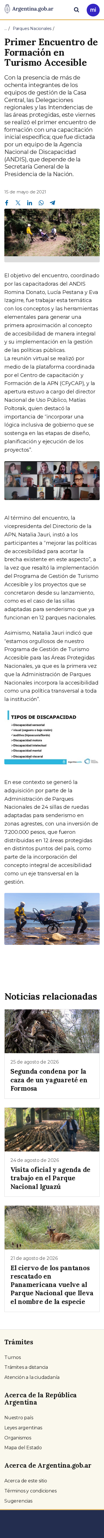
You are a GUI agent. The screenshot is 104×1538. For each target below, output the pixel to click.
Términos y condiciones (30, 1491)
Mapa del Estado (23, 1447)
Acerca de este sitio (25, 1481)
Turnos (12, 1357)
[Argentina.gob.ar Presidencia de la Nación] (28, 9)
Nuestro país (18, 1417)
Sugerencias (18, 1501)
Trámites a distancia (26, 1367)
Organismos (17, 1438)
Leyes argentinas (23, 1427)
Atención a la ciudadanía (32, 1377)
